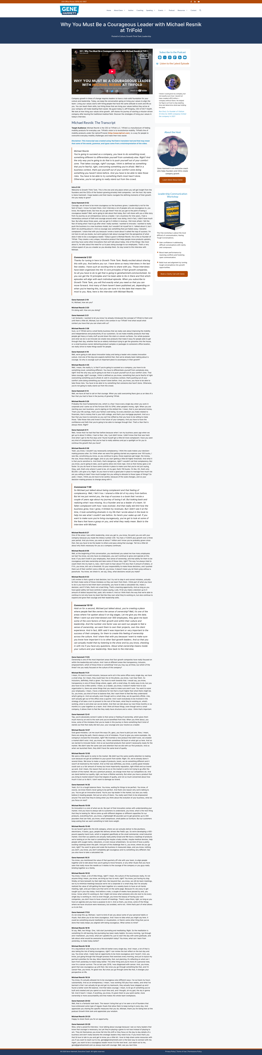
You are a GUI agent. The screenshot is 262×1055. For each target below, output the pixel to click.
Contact (193, 10)
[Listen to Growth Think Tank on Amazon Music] (165, 57)
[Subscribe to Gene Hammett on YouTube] (199, 1)
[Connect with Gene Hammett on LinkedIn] (195, 1)
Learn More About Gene (172, 180)
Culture (122, 36)
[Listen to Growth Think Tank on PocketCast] (175, 57)
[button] (200, 10)
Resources (181, 10)
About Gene (118, 10)
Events (160, 10)
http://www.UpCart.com (118, 133)
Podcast (172, 10)
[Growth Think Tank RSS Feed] (180, 57)
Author (130, 10)
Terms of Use (181, 1051)
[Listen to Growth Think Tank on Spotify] (159, 57)
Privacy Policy (170, 1051)
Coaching (140, 10)
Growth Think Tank (133, 36)
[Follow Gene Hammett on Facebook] (191, 1)
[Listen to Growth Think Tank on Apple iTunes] (170, 57)
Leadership (146, 36)
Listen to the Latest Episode (174, 63)
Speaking (149, 10)
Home (109, 10)
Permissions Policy (195, 1051)
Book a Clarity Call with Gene (173, 274)
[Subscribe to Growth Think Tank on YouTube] (185, 57)
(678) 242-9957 (81, 2)
